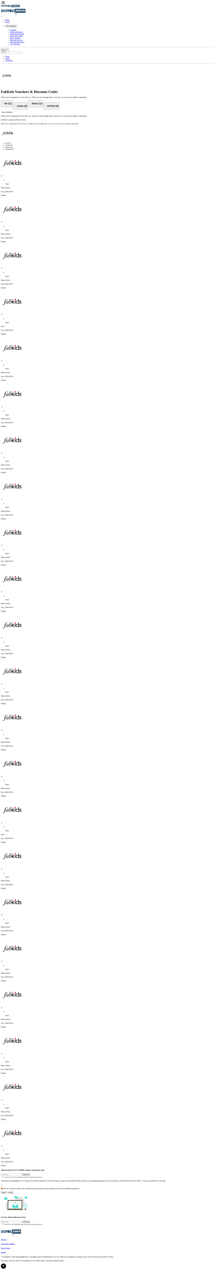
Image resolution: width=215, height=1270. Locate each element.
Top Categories (11, 26)
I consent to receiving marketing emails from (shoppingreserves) (23, 1177)
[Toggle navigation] (3, 3)
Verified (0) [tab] (9, 149)
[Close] (2, 16)
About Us (4, 1240)
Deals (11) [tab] (9, 147)
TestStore (13, 30)
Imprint (3, 1252)
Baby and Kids (15, 38)
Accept (10, 1192)
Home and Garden (16, 36)
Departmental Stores (17, 34)
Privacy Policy (5, 1248)
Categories (9, 60)
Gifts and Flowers (16, 40)
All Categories (15, 44)
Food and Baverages (17, 42)
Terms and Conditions (8, 1244)
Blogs (7, 20)
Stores (7, 22)
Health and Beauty (16, 32)
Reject (4, 1192)
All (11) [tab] (8, 143)
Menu (4, 50)
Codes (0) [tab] (8, 145)
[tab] (7, 103)
